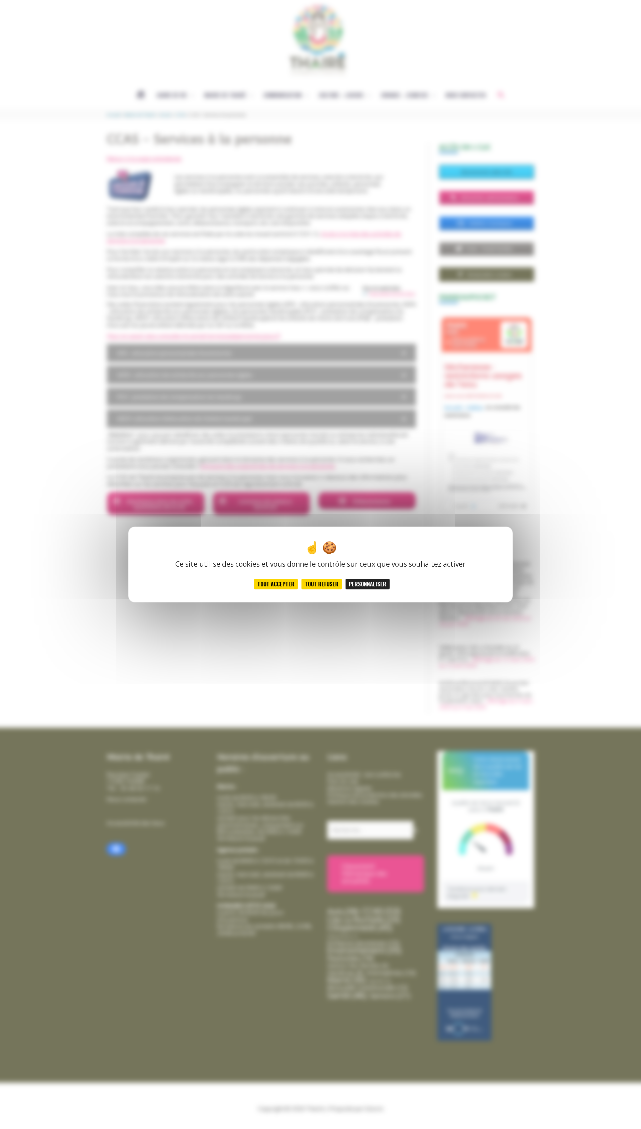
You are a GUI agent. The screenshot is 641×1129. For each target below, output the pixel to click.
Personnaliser (367, 584)
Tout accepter (275, 584)
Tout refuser (322, 584)
